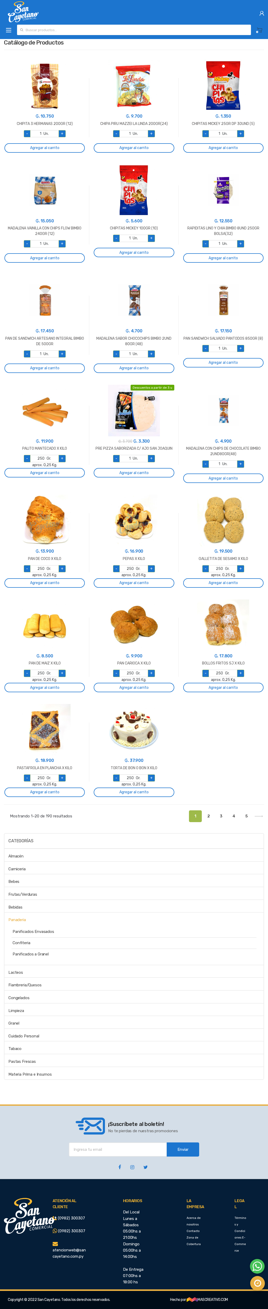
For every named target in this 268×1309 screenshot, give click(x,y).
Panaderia (17, 919)
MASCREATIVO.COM (213, 1299)
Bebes (13, 881)
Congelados (19, 998)
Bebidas (15, 907)
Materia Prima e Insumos (30, 1074)
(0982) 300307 (71, 1218)
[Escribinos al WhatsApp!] (257, 1267)
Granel (13, 1023)
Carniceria (17, 869)
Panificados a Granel (31, 954)
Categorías (20, 840)
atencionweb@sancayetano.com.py (69, 1253)
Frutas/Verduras (22, 894)
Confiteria (21, 942)
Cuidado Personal (23, 1036)
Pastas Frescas (22, 1061)
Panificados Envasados (33, 931)
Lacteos (15, 972)
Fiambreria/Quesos (24, 985)
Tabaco (14, 1048)
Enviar (182, 1149)
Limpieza (16, 1010)
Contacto (193, 1231)
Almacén (16, 856)
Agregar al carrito (44, 148)
